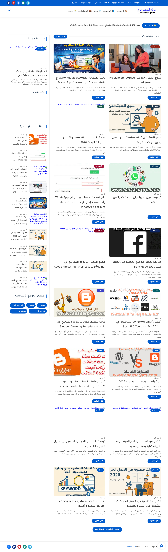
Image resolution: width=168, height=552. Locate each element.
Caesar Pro (131, 547)
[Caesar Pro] (146, 11)
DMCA (106, 3)
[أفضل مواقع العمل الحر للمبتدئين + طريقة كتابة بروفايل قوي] (38, 282)
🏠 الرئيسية (122, 11)
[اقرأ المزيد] (154, 98)
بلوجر (43, 305)
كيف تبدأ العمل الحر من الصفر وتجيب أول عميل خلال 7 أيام (79, 444)
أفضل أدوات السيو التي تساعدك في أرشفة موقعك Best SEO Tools (138, 324)
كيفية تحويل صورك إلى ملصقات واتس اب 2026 (137, 200)
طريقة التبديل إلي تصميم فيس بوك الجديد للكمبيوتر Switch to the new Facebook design (19, 189)
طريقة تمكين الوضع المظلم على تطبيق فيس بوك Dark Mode (136, 265)
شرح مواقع (18, 305)
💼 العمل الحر (85, 11)
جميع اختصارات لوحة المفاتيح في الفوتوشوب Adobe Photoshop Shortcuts (79, 265)
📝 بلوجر (72, 11)
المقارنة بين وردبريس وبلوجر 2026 (140, 381)
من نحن (98, 3)
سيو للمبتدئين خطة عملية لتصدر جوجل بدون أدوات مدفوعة (136, 140)
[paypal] (8, 3)
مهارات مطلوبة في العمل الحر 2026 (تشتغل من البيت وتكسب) (138, 504)
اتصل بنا (74, 3)
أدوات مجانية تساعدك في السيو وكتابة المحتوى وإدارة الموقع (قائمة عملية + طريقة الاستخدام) (19, 221)
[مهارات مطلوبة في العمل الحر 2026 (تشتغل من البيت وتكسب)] (38, 234)
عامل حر (22, 311)
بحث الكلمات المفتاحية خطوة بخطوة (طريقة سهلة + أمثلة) (82, 504)
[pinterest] (13, 3)
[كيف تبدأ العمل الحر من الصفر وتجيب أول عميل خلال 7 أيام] (38, 171)
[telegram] (28, 3)
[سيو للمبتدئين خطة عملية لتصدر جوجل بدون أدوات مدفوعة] (38, 250)
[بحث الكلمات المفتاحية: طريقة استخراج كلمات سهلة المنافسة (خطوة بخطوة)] (38, 203)
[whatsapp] (23, 3)
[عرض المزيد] (60, 36)
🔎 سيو (97, 11)
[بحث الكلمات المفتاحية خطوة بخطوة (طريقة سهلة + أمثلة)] (38, 266)
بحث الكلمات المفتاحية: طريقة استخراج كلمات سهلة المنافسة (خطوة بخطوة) (105, 25)
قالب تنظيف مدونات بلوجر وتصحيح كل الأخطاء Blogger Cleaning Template (81, 324)
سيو (32, 305)
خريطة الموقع (86, 3)
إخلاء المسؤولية (118, 3)
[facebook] (18, 3)
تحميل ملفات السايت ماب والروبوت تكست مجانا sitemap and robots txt (82, 384)
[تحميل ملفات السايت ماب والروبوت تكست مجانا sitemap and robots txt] (38, 139)
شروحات (41, 311)
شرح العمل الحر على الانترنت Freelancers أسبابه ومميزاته (135, 80)
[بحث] (9, 11)
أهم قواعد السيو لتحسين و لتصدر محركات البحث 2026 (84, 140)
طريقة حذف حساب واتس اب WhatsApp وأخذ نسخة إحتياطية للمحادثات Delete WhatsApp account (80, 202)
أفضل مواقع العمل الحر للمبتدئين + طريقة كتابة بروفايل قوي (138, 444)
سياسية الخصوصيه (152, 3)
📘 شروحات (109, 11)
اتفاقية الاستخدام (134, 3)
